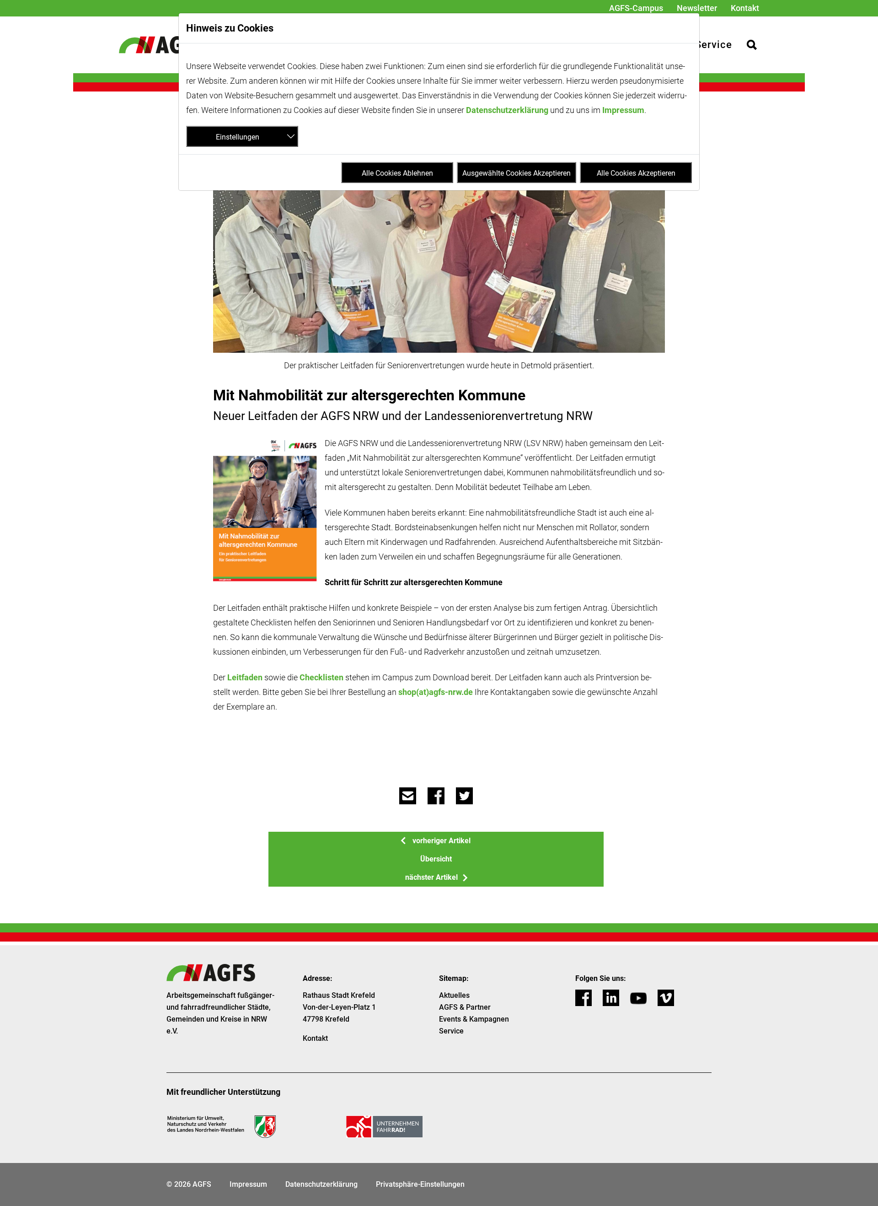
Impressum (623, 110)
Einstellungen (237, 137)
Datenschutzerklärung (507, 110)
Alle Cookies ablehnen (397, 173)
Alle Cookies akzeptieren (636, 173)
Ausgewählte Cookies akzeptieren (516, 173)
